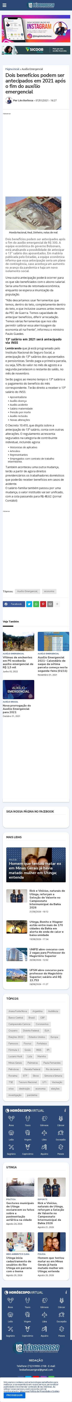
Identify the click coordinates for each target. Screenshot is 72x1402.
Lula (30, 1056)
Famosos (13, 1043)
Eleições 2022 (16, 1037)
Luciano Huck (15, 1056)
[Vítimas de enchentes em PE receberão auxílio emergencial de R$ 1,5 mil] (18, 641)
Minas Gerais (15, 1063)
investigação (15, 1095)
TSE (11, 1082)
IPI (48, 1050)
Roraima (13, 1075)
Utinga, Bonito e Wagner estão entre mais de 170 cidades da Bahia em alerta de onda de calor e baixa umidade (47, 928)
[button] (4, 5)
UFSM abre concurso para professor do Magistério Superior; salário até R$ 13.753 (46, 975)
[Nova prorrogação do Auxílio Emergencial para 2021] (18, 689)
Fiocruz (27, 1043)
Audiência (53, 1011)
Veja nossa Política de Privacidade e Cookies (39, 1391)
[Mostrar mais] (57, 604)
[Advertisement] (36, 152)
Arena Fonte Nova (18, 1011)
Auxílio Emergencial (32, 69)
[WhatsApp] (36, 604)
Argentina (37, 1011)
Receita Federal (32, 1069)
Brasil (32, 1017)
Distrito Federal (31, 1030)
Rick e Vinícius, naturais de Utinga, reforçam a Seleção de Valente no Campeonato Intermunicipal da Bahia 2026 (47, 899)
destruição (24, 1088)
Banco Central (16, 1017)
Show (36, 1075)
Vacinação (57, 1082)
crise (11, 1088)
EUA (47, 1030)
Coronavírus (42, 1024)
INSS (38, 1050)
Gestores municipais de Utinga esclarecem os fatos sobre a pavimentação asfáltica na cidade (20, 1212)
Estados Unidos (37, 1037)
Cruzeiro (13, 1030)
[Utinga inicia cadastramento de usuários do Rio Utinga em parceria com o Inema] (20, 1241)
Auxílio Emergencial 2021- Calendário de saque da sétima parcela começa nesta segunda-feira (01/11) (52, 664)
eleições (55, 1088)
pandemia (32, 1095)
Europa (54, 1037)
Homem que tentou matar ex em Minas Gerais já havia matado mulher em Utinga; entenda (35, 870)
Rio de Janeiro (53, 1069)
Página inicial (12, 69)
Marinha (42, 1056)
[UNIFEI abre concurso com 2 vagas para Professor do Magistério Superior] (16, 954)
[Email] (50, 604)
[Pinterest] (43, 604)
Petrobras (14, 1069)
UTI (44, 1082)
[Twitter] (29, 604)
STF (25, 1075)
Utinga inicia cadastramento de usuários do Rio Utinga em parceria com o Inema (19, 1264)
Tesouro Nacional (28, 1082)
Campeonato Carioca (19, 1024)
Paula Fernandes (52, 1063)
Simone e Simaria (53, 1075)
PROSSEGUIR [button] (14, 1395)
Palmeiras (33, 1063)
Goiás (28, 1050)
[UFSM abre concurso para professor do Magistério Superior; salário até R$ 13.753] (16, 975)
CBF (42, 1017)
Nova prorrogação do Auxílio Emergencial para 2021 (17, 709)
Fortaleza (42, 1043)
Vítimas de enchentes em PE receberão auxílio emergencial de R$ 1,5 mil (18, 662)
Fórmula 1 (14, 1050)
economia (49, 591)
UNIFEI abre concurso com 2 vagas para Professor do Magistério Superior (47, 953)
